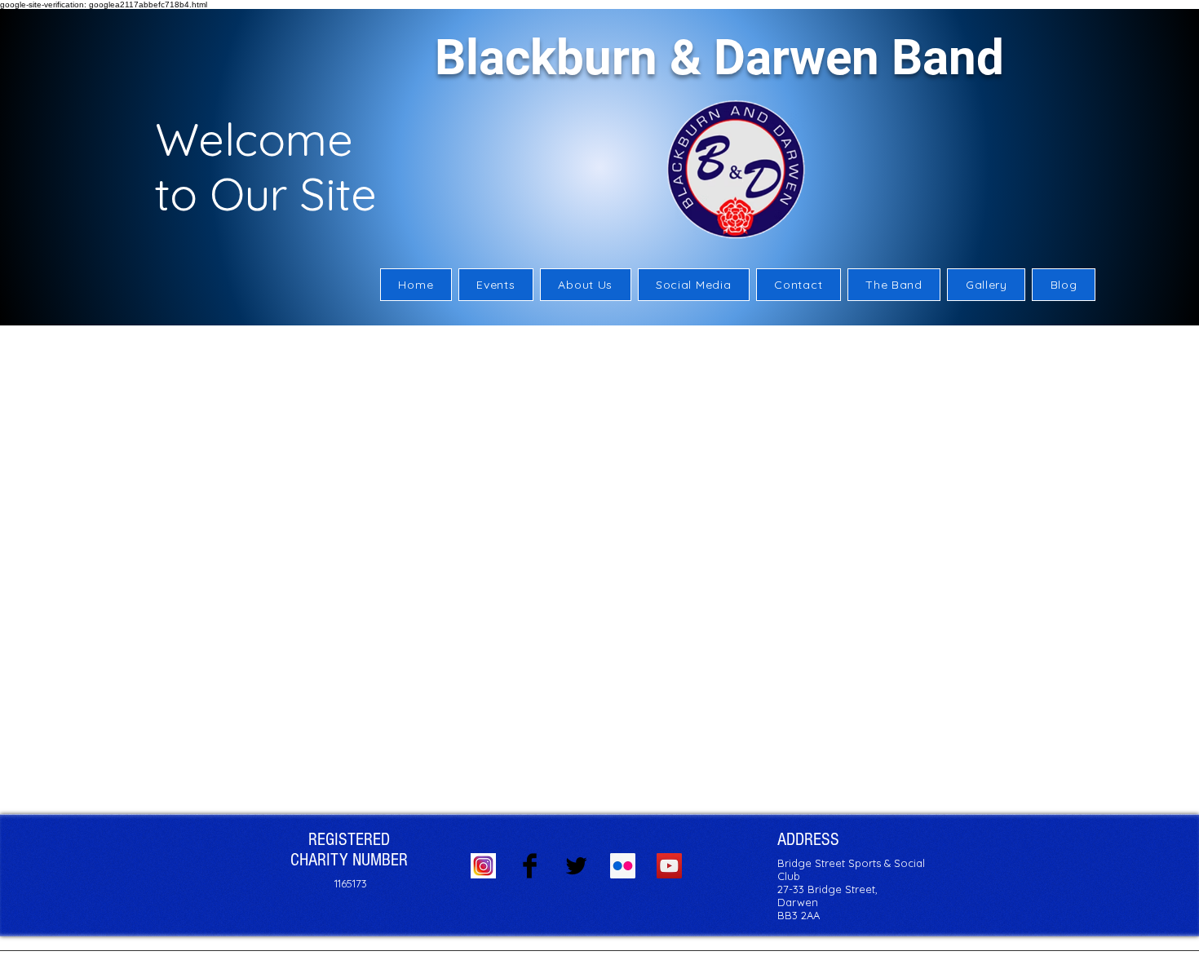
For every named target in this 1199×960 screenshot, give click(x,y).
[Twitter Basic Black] (576, 865)
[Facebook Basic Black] (529, 865)
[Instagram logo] (483, 865)
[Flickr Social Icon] (622, 865)
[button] (585, 284)
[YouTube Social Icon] (669, 865)
